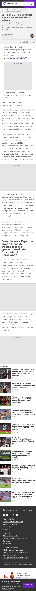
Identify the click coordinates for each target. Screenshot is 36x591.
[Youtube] (17, 515)
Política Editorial (10, 524)
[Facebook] (4, 515)
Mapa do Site (8, 519)
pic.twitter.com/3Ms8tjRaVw (16, 58)
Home (3, 10)
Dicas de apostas (10, 547)
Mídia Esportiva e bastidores (15, 538)
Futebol (9, 10)
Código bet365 (9, 555)
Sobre (5, 529)
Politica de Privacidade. (8, 588)
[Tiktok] (10, 515)
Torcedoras (7, 541)
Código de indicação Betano (15, 553)
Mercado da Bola (10, 536)
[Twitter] (7, 515)
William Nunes (8, 34)
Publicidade (8, 527)
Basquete (7, 544)
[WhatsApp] (20, 515)
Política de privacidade (13, 522)
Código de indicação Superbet (16, 558)
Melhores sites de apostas (14, 550)
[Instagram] (13, 515)
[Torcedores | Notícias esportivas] (10, 3)
